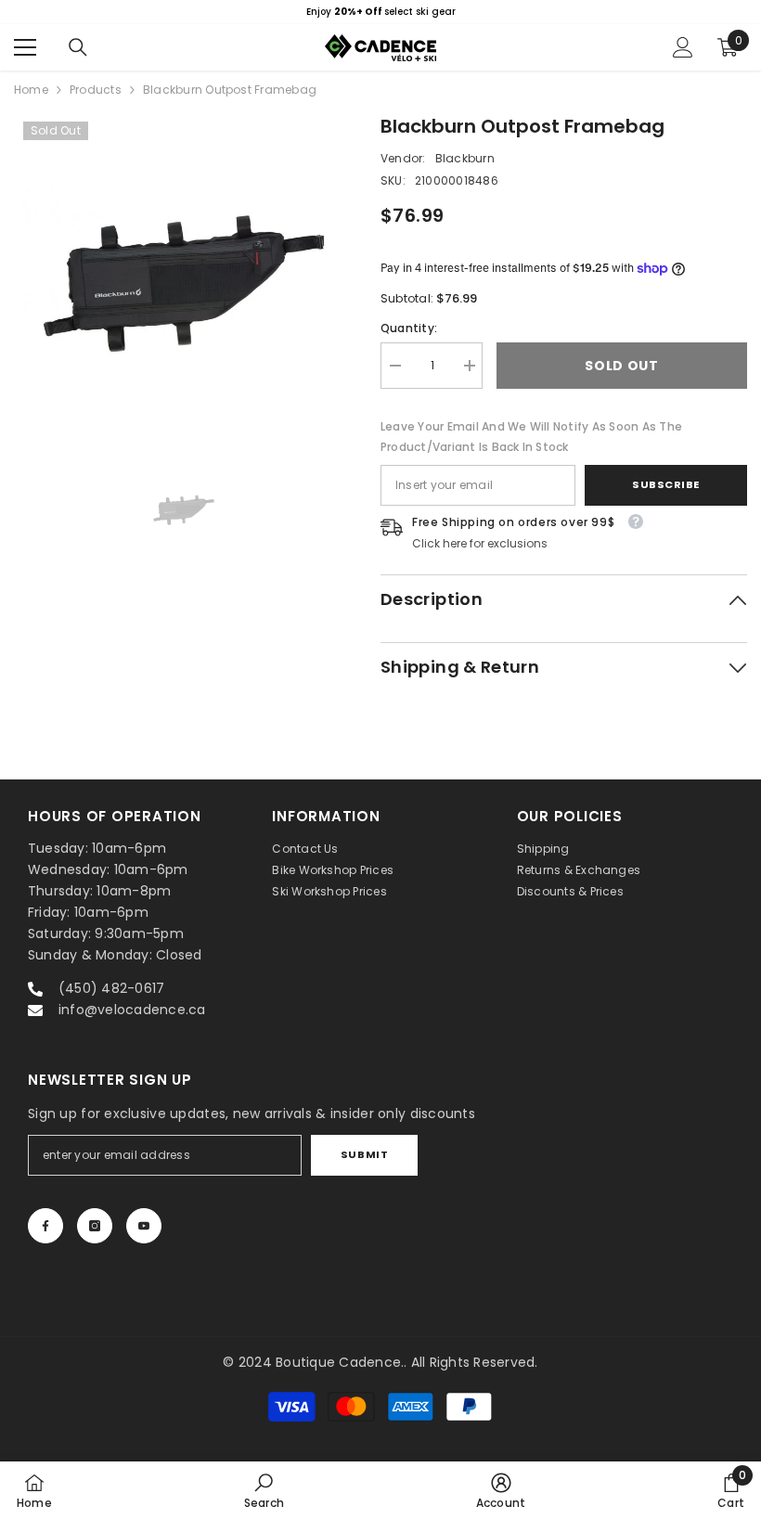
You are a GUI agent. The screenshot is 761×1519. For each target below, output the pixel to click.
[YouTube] (143, 1225)
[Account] (683, 47)
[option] (380, 12)
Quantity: (408, 328)
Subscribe (666, 484)
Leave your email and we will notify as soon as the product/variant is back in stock (531, 436)
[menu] (25, 47)
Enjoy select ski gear (381, 12)
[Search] (78, 47)
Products (96, 89)
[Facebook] (45, 1225)
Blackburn (465, 158)
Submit (364, 1154)
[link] (264, 1490)
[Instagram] (94, 1225)
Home (31, 89)
